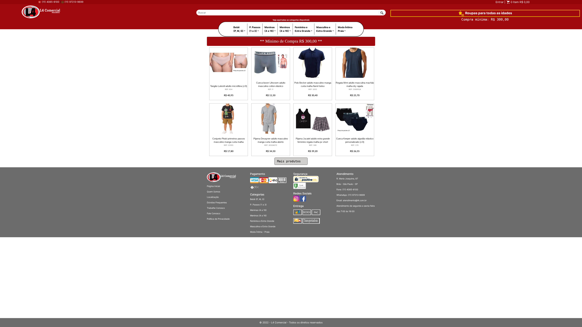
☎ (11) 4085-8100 (48, 1)
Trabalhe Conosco (216, 208)
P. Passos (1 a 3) (258, 204)
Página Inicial (213, 186)
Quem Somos (213, 191)
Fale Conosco (213, 213)
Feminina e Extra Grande (262, 221)
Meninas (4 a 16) (258, 210)
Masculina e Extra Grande (262, 226)
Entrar (500, 2)
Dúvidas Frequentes (217, 202)
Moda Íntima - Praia (259, 232)
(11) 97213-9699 (73, 1)
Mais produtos (290, 161)
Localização (213, 197)
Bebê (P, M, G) (257, 199)
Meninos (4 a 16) (258, 215)
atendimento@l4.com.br (355, 200)
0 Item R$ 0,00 (520, 2)
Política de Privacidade (218, 219)
